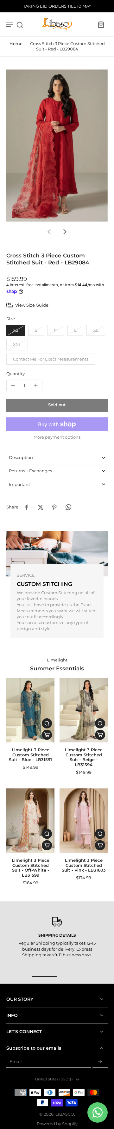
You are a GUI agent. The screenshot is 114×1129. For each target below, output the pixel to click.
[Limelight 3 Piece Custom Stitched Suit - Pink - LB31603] (84, 820)
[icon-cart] (101, 24)
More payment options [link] (57, 437)
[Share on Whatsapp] (68, 507)
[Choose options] (47, 735)
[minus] (13, 385)
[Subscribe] (100, 1062)
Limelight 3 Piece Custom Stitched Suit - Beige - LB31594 (84, 757)
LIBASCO (64, 1114)
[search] (20, 24)
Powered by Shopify (57, 1123)
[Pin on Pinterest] (54, 507)
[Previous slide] (49, 231)
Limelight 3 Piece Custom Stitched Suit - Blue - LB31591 (30, 754)
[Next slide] (65, 231)
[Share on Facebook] (27, 507)
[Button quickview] (47, 723)
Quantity (15, 373)
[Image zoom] (57, 146)
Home (16, 43)
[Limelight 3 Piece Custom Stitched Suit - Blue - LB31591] (30, 710)
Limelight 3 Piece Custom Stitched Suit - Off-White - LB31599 (30, 868)
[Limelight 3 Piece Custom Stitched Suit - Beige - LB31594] (84, 710)
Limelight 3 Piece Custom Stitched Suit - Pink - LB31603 (84, 865)
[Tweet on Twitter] (41, 507)
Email (16, 1061)
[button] (57, 405)
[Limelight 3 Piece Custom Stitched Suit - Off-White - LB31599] (30, 820)
